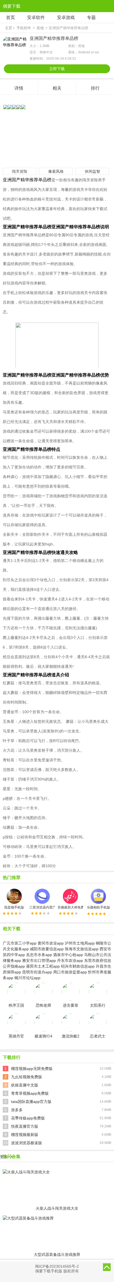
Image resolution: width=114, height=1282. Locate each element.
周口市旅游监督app (70, 972)
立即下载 (57, 69)
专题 (91, 17)
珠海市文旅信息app (82, 949)
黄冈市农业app (51, 943)
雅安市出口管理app (39, 960)
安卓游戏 (66, 17)
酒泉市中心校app (68, 954)
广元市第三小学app (20, 943)
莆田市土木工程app (43, 966)
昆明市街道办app (37, 972)
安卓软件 (36, 17)
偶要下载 (11, 6)
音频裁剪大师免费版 (70, 907)
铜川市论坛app (27, 978)
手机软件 (24, 28)
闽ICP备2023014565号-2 (57, 1266)
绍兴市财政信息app (78, 966)
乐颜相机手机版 (98, 907)
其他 (40, 28)
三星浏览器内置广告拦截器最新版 (42, 907)
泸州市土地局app (80, 943)
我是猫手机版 (14, 907)
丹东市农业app (70, 960)
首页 (10, 17)
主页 (8, 28)
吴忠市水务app (39, 954)
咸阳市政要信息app (47, 949)
